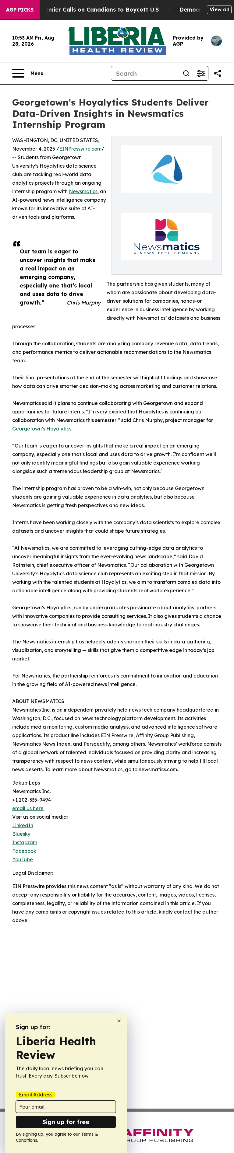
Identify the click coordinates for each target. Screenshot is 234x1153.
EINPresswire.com (80, 149)
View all (219, 9)
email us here (28, 808)
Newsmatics (83, 191)
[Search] (186, 73)
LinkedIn (22, 825)
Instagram (24, 842)
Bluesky (21, 834)
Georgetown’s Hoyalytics (41, 429)
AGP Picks (20, 10)
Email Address (35, 1095)
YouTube (22, 859)
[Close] (119, 1021)
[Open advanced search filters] (200, 73)
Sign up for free (65, 1122)
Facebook (24, 851)
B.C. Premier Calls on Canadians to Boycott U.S (93, 9)
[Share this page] (217, 73)
